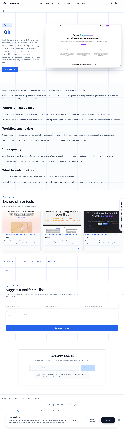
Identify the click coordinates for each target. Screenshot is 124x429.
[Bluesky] (70, 404)
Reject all (76, 420)
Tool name (9, 303)
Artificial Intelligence (27, 11)
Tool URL (47, 303)
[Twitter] (49, 404)
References (68, 3)
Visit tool (10, 69)
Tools (11, 11)
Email (83, 303)
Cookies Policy (99, 399)
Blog (77, 3)
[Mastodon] (62, 404)
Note (7, 311)
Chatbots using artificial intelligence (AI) (58, 11)
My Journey (44, 3)
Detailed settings (92, 420)
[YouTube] (57, 404)
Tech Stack (56, 3)
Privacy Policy (67, 377)
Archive (81, 399)
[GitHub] (75, 404)
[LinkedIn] (53, 404)
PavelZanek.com (14, 398)
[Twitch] (66, 404)
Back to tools (8, 270)
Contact (85, 3)
